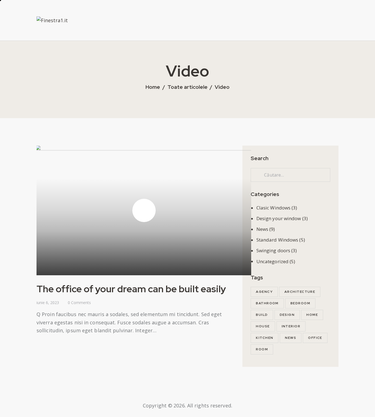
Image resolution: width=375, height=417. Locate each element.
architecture (299, 292)
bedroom (300, 303)
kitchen (264, 338)
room (262, 349)
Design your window (278, 218)
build (262, 315)
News (262, 229)
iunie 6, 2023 (48, 302)
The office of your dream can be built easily (131, 288)
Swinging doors (273, 250)
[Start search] (335, 30)
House (263, 326)
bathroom (267, 303)
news (290, 338)
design (287, 315)
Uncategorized (272, 261)
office (315, 338)
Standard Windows (277, 240)
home (312, 315)
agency (264, 292)
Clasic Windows (273, 208)
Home (152, 87)
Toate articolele (187, 87)
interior (291, 326)
